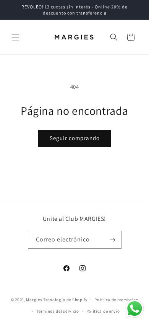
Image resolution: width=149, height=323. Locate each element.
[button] (15, 37)
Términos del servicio (57, 311)
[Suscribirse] (112, 240)
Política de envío (103, 311)
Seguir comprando (75, 138)
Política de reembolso (116, 299)
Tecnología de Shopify (65, 299)
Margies (34, 299)
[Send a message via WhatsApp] (134, 308)
